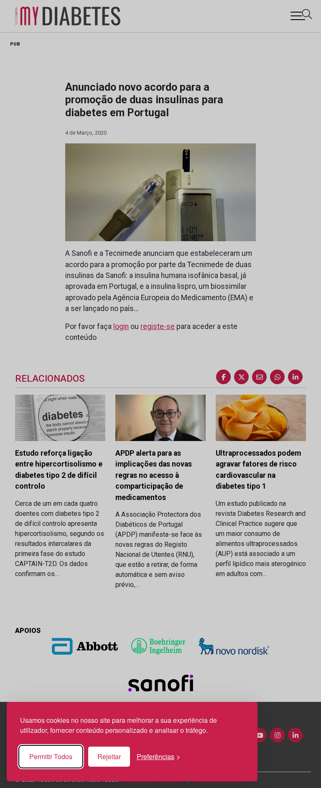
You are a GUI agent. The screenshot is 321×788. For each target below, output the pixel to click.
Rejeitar (109, 756)
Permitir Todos (50, 756)
